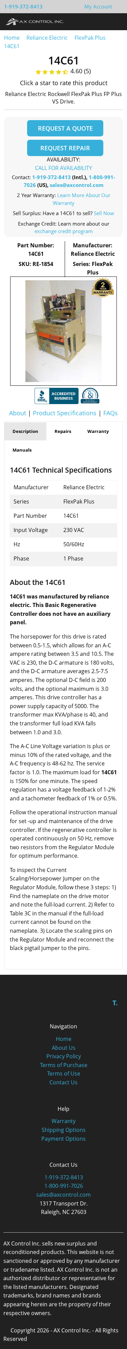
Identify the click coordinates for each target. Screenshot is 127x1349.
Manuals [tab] (22, 450)
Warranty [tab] (98, 431)
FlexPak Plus (90, 37)
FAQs (110, 413)
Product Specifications (65, 413)
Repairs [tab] (63, 431)
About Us (64, 1047)
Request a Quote (65, 128)
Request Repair (65, 148)
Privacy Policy (63, 1056)
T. (115, 1002)
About (17, 413)
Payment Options (63, 1138)
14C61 (12, 46)
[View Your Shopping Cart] (117, 6)
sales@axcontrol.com (77, 185)
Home (12, 37)
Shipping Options (64, 1130)
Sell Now (104, 213)
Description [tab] (25, 431)
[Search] (103, 21)
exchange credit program (64, 231)
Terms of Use (63, 1073)
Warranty (63, 1121)
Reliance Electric (47, 37)
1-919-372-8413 (23, 6)
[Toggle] (115, 21)
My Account (98, 6)
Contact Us (63, 1082)
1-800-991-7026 (63, 1186)
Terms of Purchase (63, 1065)
